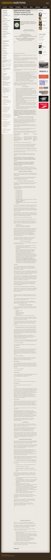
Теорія (11, 7)
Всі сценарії (4, 38)
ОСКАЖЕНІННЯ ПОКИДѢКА (6, 33)
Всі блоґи (40, 57)
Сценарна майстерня (7, 554)
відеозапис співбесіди (27, 339)
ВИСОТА (3, 75)
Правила (37, 7)
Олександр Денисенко (5, 53)
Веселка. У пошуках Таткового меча (6, 64)
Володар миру (4, 52)
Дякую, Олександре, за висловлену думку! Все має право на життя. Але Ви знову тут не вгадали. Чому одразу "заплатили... (6, 101)
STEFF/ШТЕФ (4, 31)
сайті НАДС (23, 99)
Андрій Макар (4, 58)
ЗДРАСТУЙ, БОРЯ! (5, 28)
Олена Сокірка (4, 55)
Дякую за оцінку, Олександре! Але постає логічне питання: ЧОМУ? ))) (6, 130)
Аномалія (3, 47)
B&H (14, 555)
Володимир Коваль (5, 15)
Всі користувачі (41, 40)
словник (18, 7)
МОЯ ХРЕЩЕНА (4, 23)
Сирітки (3, 50)
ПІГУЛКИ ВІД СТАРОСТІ (5, 26)
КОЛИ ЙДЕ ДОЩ (4, 12)
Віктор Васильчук (44, 17)
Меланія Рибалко (4, 61)
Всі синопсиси (4, 71)
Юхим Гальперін (4, 34)
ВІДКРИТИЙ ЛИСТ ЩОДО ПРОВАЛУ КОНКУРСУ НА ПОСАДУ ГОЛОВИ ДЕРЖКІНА (23, 12)
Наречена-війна (41, 48)
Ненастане (4, 42)
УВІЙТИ (47, 3)
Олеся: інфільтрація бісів (6, 68)
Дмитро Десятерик (41, 39)
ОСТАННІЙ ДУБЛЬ (5, 14)
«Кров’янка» (4, 81)
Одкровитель (4, 57)
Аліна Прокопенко (4, 13)
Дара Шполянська (4, 43)
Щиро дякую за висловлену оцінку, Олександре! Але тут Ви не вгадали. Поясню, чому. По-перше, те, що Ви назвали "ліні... (6, 116)
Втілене (45, 7)
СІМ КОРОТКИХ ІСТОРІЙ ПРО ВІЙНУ (6, 21)
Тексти (25, 7)
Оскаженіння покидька (5, 45)
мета (31, 7)
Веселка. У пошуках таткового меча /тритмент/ (6, 60)
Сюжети (15, 16)
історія (5, 7)
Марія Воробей (41, 37)
